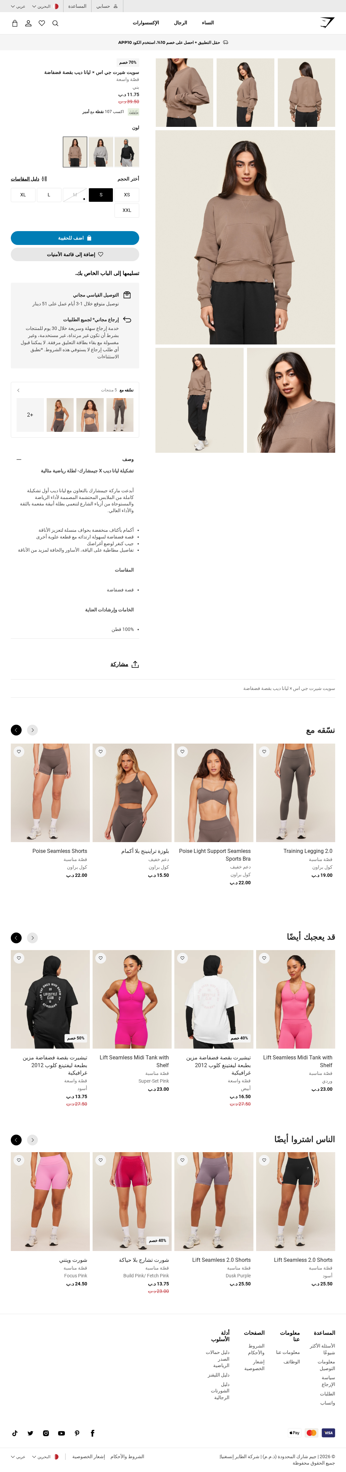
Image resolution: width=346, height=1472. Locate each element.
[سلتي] (15, 23)
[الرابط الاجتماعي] (93, 1433)
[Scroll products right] (16, 730)
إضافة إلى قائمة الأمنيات (71, 254)
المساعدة (77, 6)
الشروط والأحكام (127, 1456)
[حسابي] (28, 23)
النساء (208, 23)
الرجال (180, 23)
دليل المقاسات (25, 179)
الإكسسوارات (146, 23)
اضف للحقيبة (71, 238)
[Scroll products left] (32, 730)
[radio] (127, 152)
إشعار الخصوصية (88, 1456)
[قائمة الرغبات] (42, 23)
